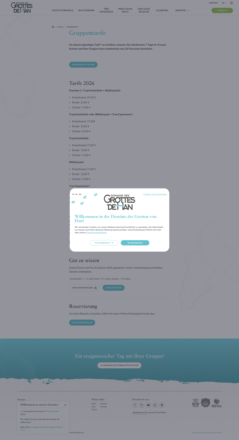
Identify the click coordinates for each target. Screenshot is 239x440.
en (80, 194)
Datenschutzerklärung (96, 232)
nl (77, 194)
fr (73, 194)
